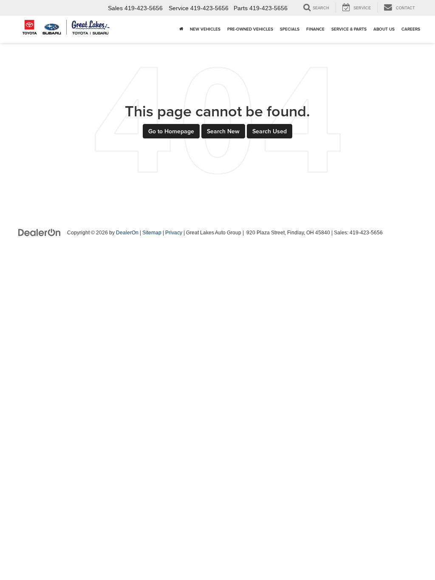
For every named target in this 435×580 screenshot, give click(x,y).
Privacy (173, 233)
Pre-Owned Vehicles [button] (250, 29)
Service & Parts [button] (349, 29)
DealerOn (127, 233)
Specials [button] (289, 29)
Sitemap (151, 233)
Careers (410, 29)
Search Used (269, 131)
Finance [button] (315, 29)
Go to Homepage (171, 131)
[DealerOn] (39, 232)
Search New (223, 131)
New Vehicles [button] (205, 29)
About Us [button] (384, 29)
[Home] (181, 29)
